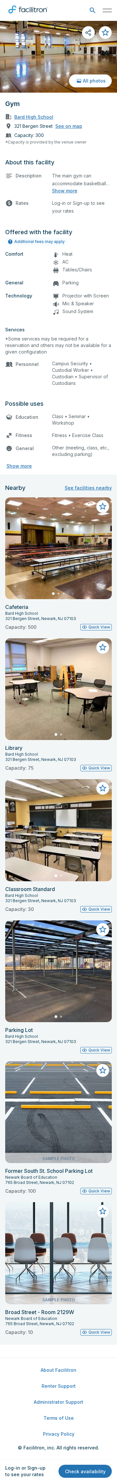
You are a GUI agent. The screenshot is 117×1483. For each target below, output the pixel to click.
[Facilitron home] (28, 14)
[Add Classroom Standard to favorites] (102, 788)
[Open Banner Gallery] (58, 57)
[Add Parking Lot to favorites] (102, 929)
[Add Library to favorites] (102, 647)
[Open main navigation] (107, 10)
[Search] (92, 11)
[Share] (88, 32)
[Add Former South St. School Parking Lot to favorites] (102, 1070)
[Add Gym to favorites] (105, 32)
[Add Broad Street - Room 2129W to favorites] (102, 1211)
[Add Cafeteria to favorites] (102, 506)
